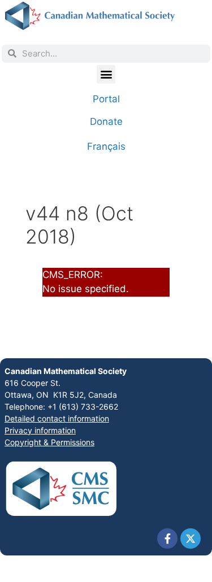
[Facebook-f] (167, 538)
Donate (106, 121)
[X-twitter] (190, 538)
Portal (106, 99)
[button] (106, 74)
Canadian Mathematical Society (66, 371)
